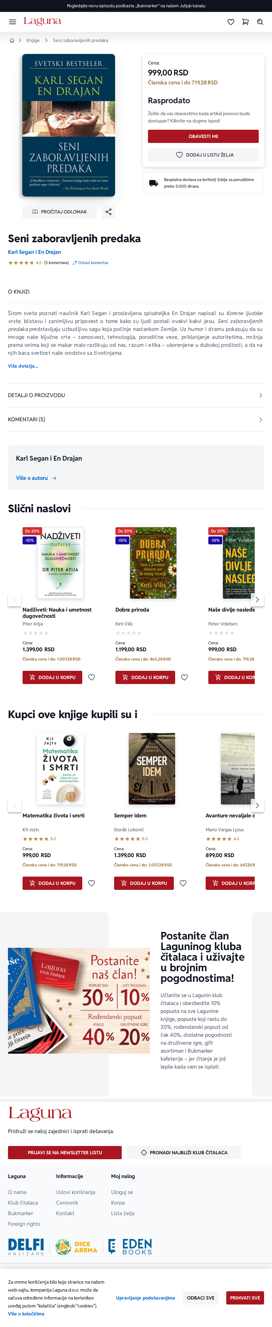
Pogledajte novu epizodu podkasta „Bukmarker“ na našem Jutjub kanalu (136, 6)
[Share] (108, 211)
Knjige (33, 40)
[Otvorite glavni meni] (12, 21)
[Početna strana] (43, 21)
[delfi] (26, 1247)
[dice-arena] (76, 1247)
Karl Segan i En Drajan (34, 252)
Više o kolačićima (26, 1314)
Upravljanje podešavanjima (145, 1298)
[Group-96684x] (130, 1247)
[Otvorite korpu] (245, 22)
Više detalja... (23, 366)
